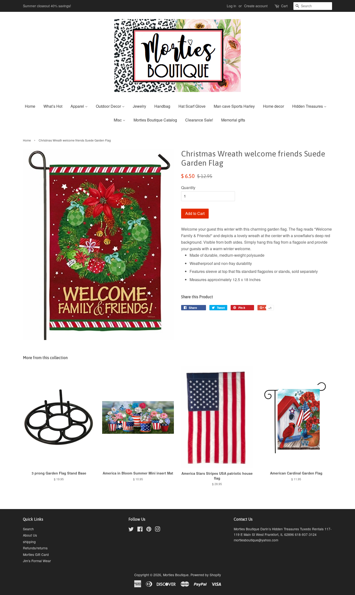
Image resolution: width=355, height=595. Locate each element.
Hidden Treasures (308, 106)
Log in (231, 5)
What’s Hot (52, 106)
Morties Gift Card (36, 554)
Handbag (162, 106)
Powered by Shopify (206, 574)
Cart (284, 5)
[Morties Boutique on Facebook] (140, 529)
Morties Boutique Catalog (155, 120)
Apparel (78, 106)
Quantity (188, 187)
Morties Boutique (176, 574)
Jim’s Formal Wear (37, 560)
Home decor (273, 106)
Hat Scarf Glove (192, 106)
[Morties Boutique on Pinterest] (148, 529)
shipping (29, 541)
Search (28, 528)
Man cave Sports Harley (234, 106)
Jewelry (139, 106)
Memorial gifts (233, 120)
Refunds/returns (35, 547)
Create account (256, 5)
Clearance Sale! (199, 120)
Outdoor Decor (109, 106)
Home (30, 106)
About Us (30, 535)
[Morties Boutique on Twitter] (131, 529)
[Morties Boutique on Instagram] (157, 529)
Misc (118, 120)
